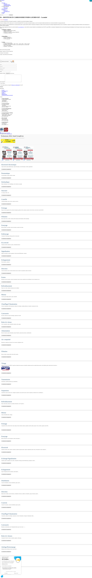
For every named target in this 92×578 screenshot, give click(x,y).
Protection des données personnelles (7, 95)
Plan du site (3, 93)
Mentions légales (4, 94)
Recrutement (4, 91)
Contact (3, 92)
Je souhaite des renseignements (6, 169)
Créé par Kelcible (9, 133)
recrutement (6, 19)
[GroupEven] (2, 0)
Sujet (1, 71)
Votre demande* (2, 81)
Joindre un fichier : (3, 73)
